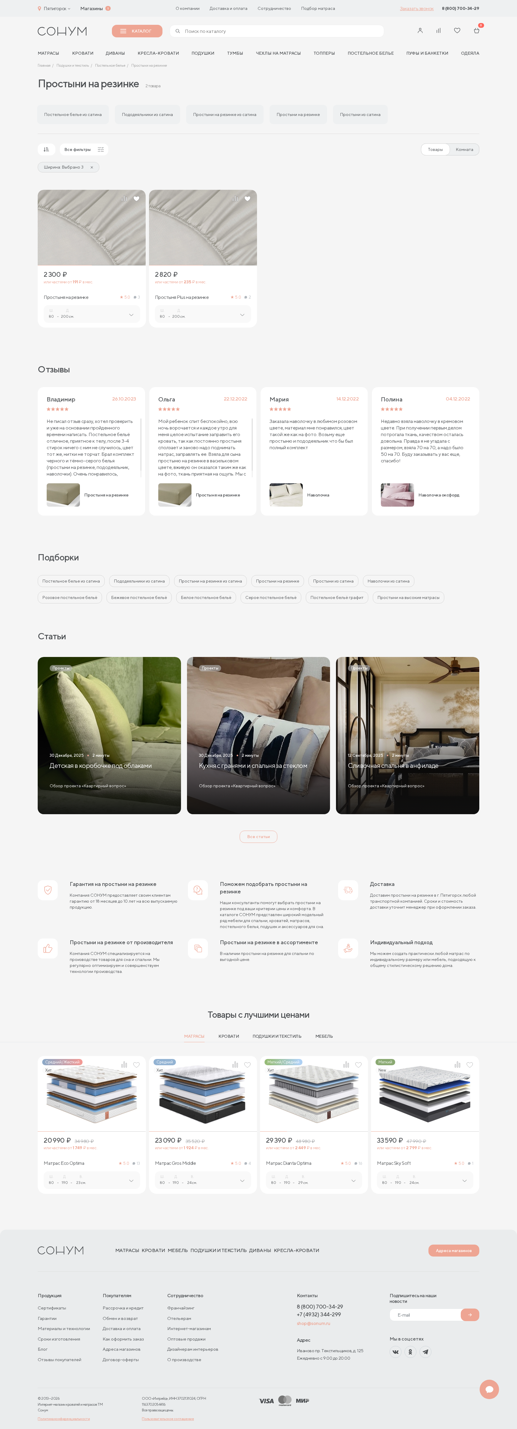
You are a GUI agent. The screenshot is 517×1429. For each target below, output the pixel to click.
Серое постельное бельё (270, 597)
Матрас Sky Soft (393, 1163)
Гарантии (47, 1318)
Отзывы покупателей (59, 1359)
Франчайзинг (180, 1307)
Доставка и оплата (228, 8)
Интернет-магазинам (189, 1328)
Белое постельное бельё (206, 597)
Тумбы (235, 53)
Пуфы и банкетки (427, 53)
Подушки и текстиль (277, 1036)
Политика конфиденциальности (64, 1418)
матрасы (48, 53)
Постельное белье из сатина (71, 581)
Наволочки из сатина (389, 581)
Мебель (324, 1036)
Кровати (82, 53)
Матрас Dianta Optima (288, 1163)
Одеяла (470, 53)
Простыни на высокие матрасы (409, 597)
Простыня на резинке (66, 297)
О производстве (184, 1359)
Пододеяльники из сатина (139, 581)
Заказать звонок (417, 8)
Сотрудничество (274, 8)
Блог (43, 1349)
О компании (188, 8)
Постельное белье (371, 53)
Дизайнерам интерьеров (192, 1349)
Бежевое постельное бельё (139, 597)
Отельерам (179, 1318)
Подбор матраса (318, 8)
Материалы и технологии (64, 1328)
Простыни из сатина (333, 581)
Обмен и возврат (120, 1318)
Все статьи (258, 836)
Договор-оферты (121, 1359)
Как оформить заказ (123, 1338)
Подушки (202, 53)
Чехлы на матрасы (278, 53)
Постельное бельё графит (337, 597)
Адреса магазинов (454, 1250)
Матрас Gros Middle (175, 1163)
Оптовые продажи (186, 1338)
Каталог (141, 31)
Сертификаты (52, 1307)
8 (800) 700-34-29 (460, 8)
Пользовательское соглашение (168, 1418)
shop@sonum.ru (313, 1323)
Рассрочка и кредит (123, 1307)
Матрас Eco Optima (64, 1163)
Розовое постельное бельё (69, 597)
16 (360, 1163)
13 (138, 1163)
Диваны (115, 53)
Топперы (324, 53)
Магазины (91, 8)
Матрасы (194, 1036)
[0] (476, 31)
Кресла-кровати (158, 53)
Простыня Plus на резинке (182, 297)
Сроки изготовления (59, 1338)
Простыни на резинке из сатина (210, 581)
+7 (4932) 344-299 (319, 1314)
